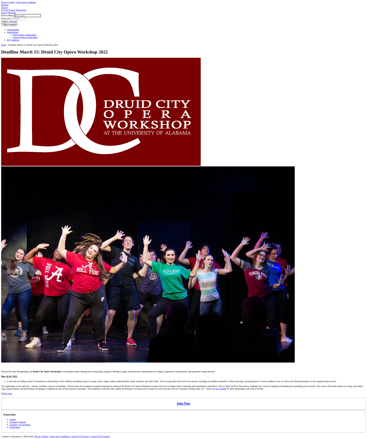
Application (14, 427)
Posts (3, 45)
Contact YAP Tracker (100, 436)
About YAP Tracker (80, 436)
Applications (12, 32)
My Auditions (13, 40)
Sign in (4, 7)
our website (221, 389)
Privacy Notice (8, 2)
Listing (12, 419)
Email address (7, 15)
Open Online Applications (24, 35)
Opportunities (13, 29)
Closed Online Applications (25, 37)
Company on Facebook (19, 424)
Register (5, 5)
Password (5, 18)
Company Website (17, 422)
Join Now (183, 403)
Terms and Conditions (26, 2)
